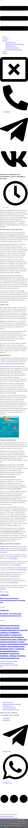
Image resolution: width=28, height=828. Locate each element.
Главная (4, 36)
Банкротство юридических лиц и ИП (14, 49)
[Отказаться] (6, 827)
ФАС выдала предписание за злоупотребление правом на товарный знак (12, 600)
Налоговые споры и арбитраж (12, 47)
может (9, 578)
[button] (14, 18)
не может (19, 567)
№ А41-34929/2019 (21, 550)
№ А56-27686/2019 (23, 569)
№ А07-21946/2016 (13, 550)
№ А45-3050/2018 (15, 576)
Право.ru (7, 591)
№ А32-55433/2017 (13, 558)
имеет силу (11, 561)
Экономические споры (10, 42)
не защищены (16, 556)
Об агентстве (5, 38)
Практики (5, 40)
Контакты (5, 53)
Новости (5, 51)
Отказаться (3, 827)
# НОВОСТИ (4, 595)
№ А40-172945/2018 (16, 565)
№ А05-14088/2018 (17, 488)
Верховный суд (3, 321)
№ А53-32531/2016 (12, 392)
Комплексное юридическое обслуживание (15, 44)
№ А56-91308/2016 (13, 582)
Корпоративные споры (10, 46)
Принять (23, 825)
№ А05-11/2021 (23, 318)
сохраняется (7, 574)
